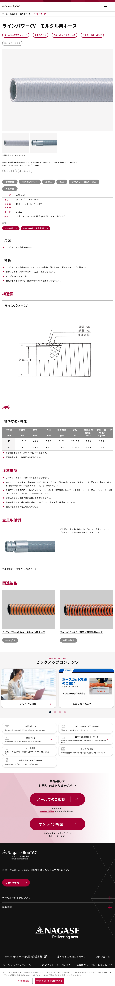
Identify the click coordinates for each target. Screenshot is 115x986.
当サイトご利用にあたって (71, 956)
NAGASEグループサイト (52, 965)
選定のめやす (40, 35)
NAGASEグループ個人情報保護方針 (23, 956)
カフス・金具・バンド (92, 35)
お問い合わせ (103, 956)
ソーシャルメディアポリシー (18, 965)
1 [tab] (50, 712)
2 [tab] (55, 712)
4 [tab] (65, 712)
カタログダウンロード (17, 35)
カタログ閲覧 (14, 43)
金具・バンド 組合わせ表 (64, 35)
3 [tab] (60, 712)
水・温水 (10, 171)
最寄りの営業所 (47, 811)
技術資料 (9, 228)
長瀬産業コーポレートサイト (91, 965)
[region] (57, 977)
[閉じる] (110, 973)
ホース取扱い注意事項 (33, 228)
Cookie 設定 (23, 980)
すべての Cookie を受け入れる (49, 980)
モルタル (26, 171)
